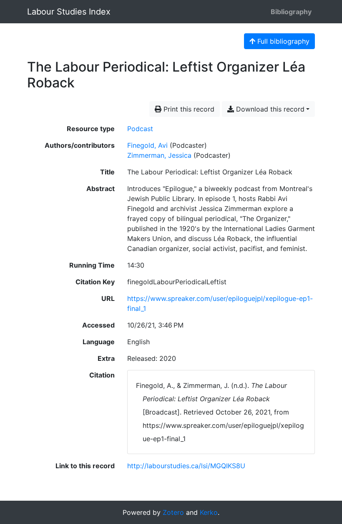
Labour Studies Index (69, 12)
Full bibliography (282, 41)
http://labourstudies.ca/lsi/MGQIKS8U (186, 466)
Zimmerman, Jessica (159, 155)
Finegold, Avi (147, 145)
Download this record (269, 109)
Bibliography (291, 11)
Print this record (187, 109)
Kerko (209, 512)
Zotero (173, 512)
